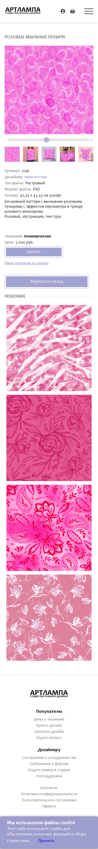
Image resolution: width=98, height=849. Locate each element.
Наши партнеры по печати (27, 263)
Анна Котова (35, 177)
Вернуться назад (47, 281)
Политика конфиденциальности (49, 794)
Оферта (49, 807)
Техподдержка (49, 776)
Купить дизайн (49, 726)
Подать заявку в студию (49, 770)
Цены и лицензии (49, 720)
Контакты (49, 788)
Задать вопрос (49, 738)
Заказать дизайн (49, 732)
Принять (46, 841)
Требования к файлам (49, 764)
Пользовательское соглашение (49, 800)
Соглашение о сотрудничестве (49, 758)
